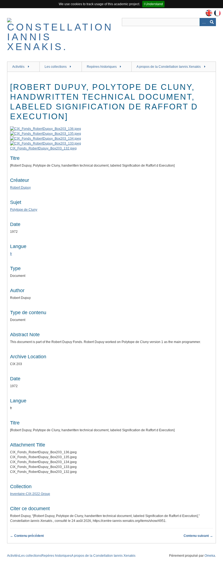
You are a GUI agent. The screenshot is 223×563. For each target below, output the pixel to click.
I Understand (153, 4)
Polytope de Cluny (23, 210)
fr (11, 254)
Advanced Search (204, 22)
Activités (18, 67)
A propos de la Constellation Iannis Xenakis (169, 67)
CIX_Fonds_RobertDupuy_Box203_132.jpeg (43, 148)
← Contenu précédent (27, 536)
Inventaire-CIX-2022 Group (30, 494)
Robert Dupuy (20, 187)
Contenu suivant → (198, 536)
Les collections (56, 67)
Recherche (212, 22)
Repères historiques (102, 67)
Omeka (210, 556)
